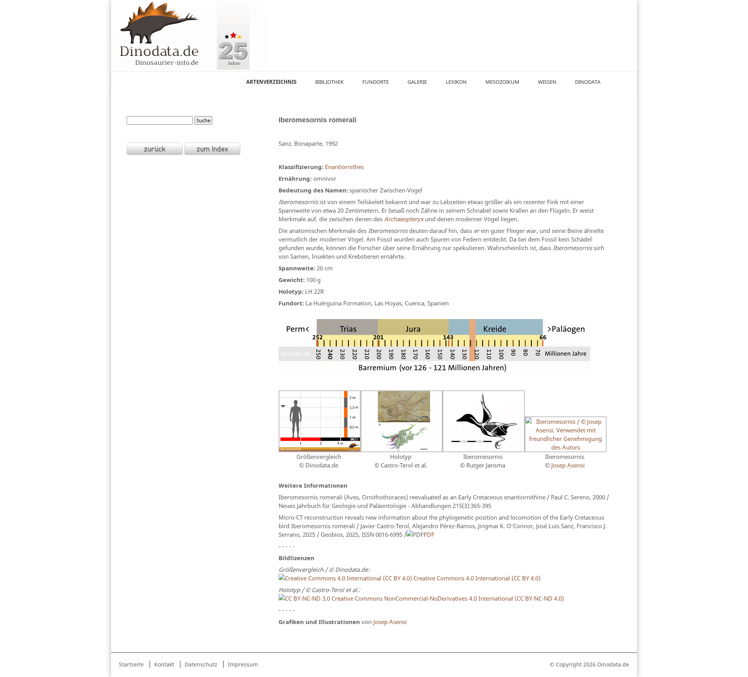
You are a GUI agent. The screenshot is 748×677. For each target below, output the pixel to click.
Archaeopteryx (403, 219)
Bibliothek (329, 81)
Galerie (417, 81)
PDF (428, 534)
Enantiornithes (344, 167)
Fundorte (375, 81)
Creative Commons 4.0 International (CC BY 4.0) (476, 578)
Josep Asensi (568, 465)
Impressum (243, 664)
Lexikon (456, 81)
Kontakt (164, 664)
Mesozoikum (502, 81)
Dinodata (587, 81)
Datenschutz (201, 664)
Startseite (131, 664)
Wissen (547, 81)
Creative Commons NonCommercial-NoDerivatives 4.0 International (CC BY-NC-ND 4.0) (447, 598)
